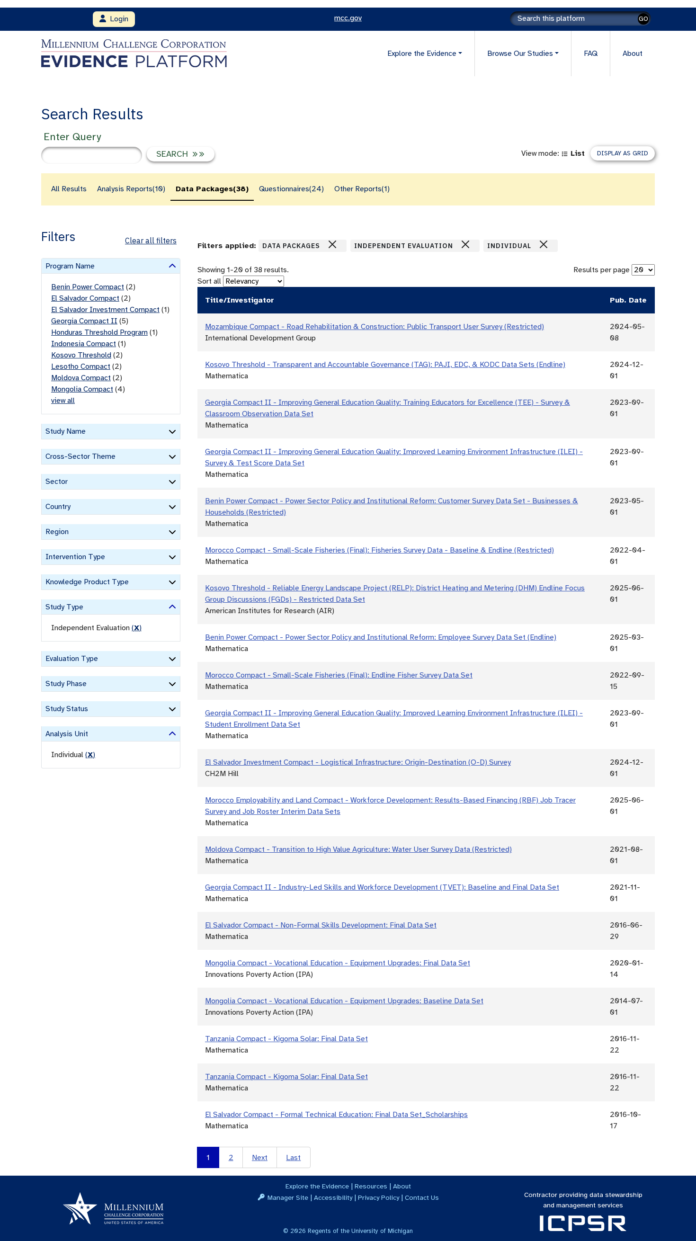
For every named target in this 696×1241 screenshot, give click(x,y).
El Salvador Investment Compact (105, 309)
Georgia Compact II (84, 321)
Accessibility (333, 1197)
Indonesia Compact (83, 343)
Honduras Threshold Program (99, 332)
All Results (69, 189)
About (632, 53)
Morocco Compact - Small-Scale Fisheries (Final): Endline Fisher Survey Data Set (339, 675)
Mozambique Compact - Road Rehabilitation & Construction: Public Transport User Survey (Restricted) (374, 326)
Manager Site (288, 1197)
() (137, 628)
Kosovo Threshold (81, 355)
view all (63, 400)
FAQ (591, 53)
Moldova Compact (81, 378)
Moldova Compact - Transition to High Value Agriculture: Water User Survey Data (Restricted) (358, 849)
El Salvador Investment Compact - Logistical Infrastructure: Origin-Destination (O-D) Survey (358, 762)
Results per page (601, 270)
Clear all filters (151, 240)
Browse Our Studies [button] (520, 53)
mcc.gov (348, 18)
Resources (371, 1186)
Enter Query (72, 136)
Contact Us (422, 1197)
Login (117, 19)
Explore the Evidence (317, 1186)
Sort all (209, 281)
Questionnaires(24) (291, 189)
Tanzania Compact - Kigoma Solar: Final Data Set (286, 1039)
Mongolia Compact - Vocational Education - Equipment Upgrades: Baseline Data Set (344, 1001)
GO (643, 19)
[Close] (332, 244)
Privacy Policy (378, 1197)
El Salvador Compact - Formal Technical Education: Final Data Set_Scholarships (336, 1114)
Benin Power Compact (87, 287)
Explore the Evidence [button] (421, 53)
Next (260, 1157)
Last (293, 1157)
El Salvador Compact (85, 298)
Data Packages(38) (212, 189)
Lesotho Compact (80, 366)
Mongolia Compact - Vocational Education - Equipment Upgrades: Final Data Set (337, 963)
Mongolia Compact (82, 389)
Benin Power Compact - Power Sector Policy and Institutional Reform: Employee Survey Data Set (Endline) (380, 637)
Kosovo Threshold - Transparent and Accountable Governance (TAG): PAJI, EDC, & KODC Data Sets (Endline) (385, 364)
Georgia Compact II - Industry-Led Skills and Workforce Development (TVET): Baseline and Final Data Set (382, 887)
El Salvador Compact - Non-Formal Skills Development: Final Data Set (321, 925)
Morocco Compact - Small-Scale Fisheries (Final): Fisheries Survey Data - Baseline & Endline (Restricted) (379, 550)
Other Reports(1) (362, 189)
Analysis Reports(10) (131, 189)
